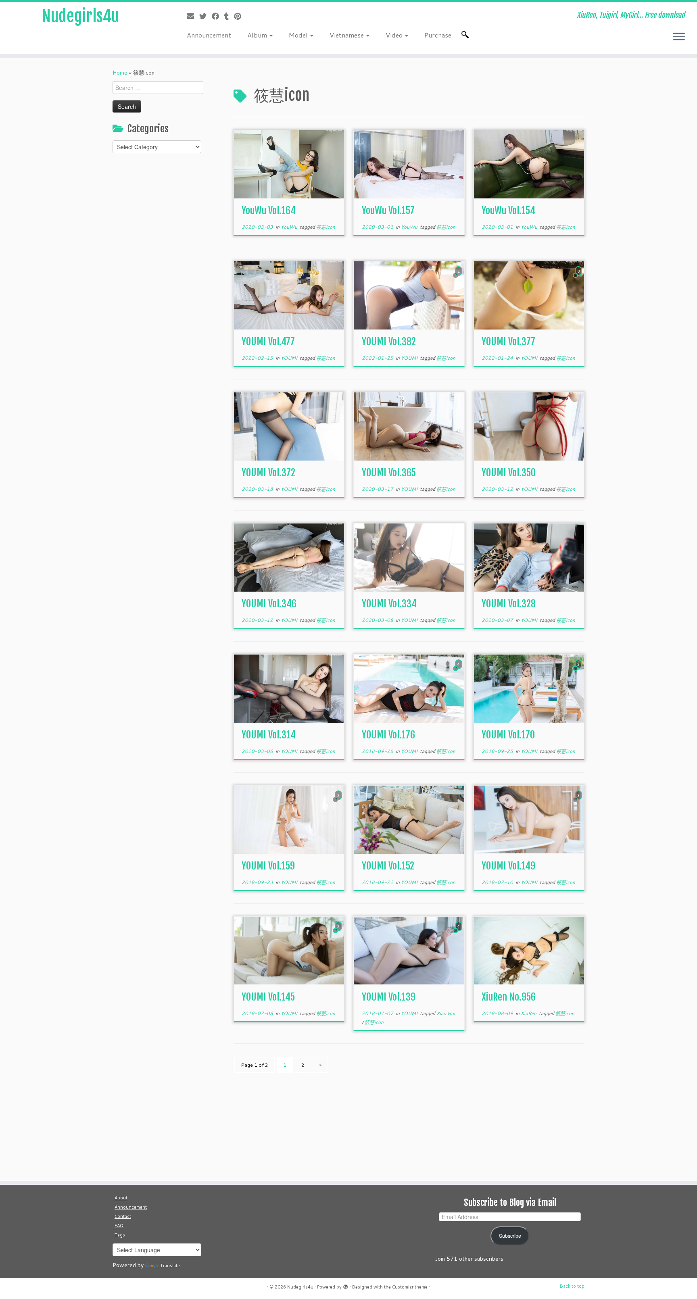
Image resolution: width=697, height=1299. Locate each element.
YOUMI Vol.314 (269, 735)
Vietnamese (347, 35)
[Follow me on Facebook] (218, 16)
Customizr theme (410, 1287)
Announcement (209, 35)
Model (299, 35)
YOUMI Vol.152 (388, 866)
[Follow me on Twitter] (205, 16)
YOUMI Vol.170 (508, 735)
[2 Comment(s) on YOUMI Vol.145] (339, 934)
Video (395, 35)
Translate (170, 1265)
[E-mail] (193, 16)
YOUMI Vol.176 (388, 735)
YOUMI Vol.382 (389, 342)
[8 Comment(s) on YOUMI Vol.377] (579, 279)
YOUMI (289, 357)
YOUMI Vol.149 (508, 866)
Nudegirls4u (80, 16)
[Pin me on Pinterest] (240, 16)
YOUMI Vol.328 (509, 604)
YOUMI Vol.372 (268, 473)
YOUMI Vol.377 (508, 342)
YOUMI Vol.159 (268, 866)
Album (258, 35)
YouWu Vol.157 (388, 210)
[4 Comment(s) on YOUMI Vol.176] (459, 672)
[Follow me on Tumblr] (229, 16)
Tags (120, 1235)
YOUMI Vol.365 (389, 473)
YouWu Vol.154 (508, 210)
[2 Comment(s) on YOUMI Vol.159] (339, 803)
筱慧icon (325, 226)
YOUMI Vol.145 (268, 997)
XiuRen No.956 (509, 997)
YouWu (289, 226)
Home (120, 73)
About (121, 1198)
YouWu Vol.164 (269, 210)
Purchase (437, 35)
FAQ (119, 1225)
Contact (123, 1216)
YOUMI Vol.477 (268, 342)
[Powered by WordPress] (345, 1285)
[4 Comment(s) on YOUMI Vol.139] (459, 934)
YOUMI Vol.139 (388, 997)
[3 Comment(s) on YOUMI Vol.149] (579, 803)
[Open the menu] (679, 37)
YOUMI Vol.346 (269, 604)
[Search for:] (466, 35)
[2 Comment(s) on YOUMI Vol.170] (579, 672)
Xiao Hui (445, 1013)
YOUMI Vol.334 (389, 604)
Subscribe (510, 1235)
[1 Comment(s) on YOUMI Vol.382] (459, 279)
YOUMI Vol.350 (509, 473)
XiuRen (529, 1013)
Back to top (572, 1286)
